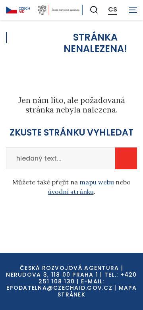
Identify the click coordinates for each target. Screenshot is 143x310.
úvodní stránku (71, 192)
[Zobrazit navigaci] (133, 10)
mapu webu (96, 182)
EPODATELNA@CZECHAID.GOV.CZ (59, 288)
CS (112, 9)
